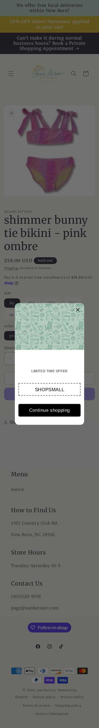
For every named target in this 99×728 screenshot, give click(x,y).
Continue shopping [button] (49, 410)
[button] (49, 389)
